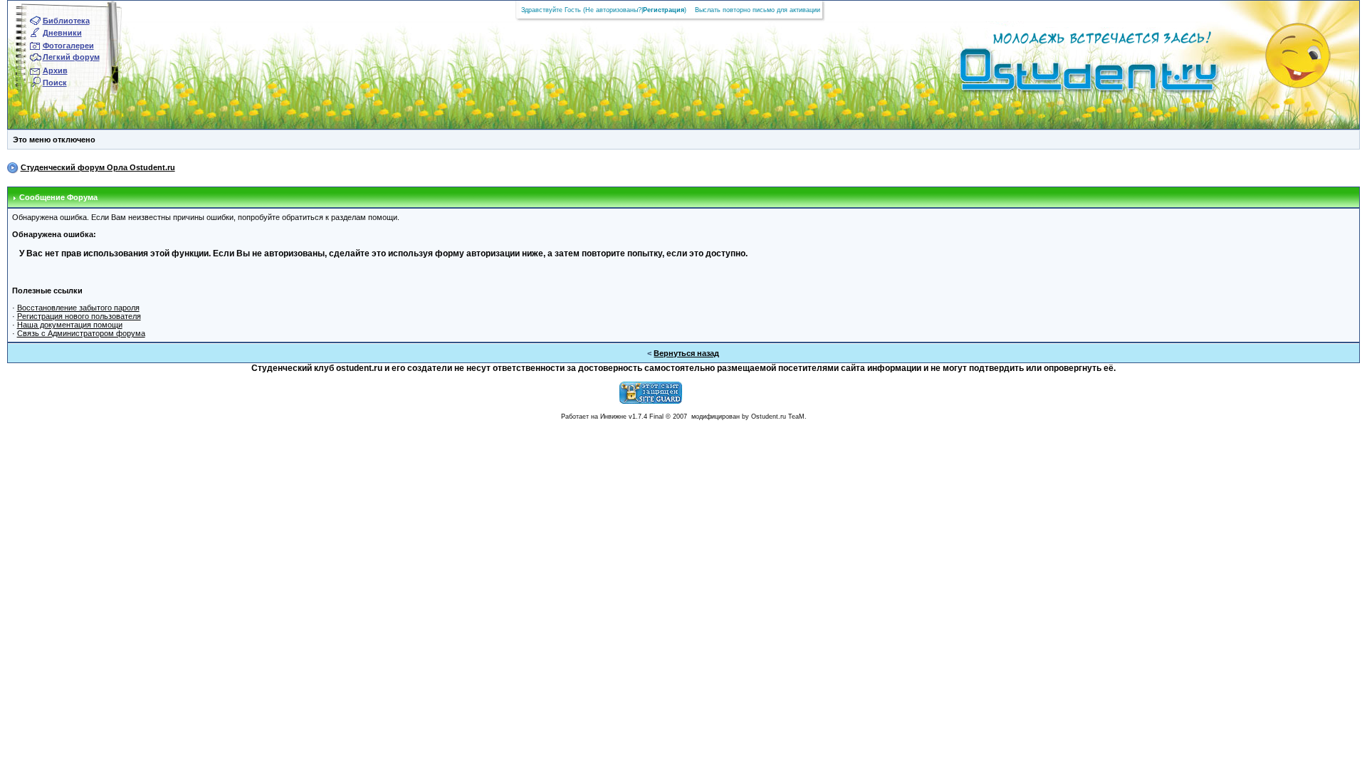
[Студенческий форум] (1065, 74)
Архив (55, 70)
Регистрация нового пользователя (79, 316)
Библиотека (66, 20)
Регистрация (663, 10)
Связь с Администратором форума (81, 333)
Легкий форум (71, 57)
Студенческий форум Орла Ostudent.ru (98, 167)
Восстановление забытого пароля (78, 307)
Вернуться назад (686, 353)
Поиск (55, 82)
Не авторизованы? (613, 10)
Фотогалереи (68, 45)
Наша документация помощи (69, 324)
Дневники (62, 32)
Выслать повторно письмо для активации (757, 10)
